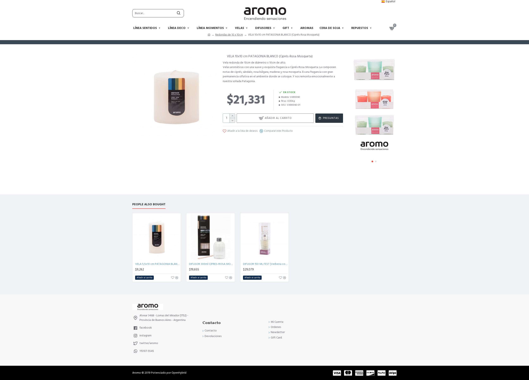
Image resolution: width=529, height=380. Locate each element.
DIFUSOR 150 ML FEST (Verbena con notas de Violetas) (265, 264)
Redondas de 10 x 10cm (229, 35)
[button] (372, 161)
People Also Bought (149, 205)
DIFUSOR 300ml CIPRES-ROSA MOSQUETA (211, 264)
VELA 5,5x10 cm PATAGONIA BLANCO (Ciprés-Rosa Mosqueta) (157, 264)
